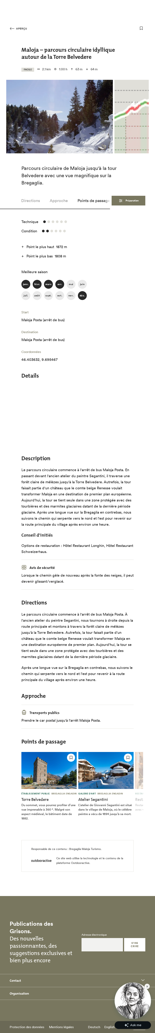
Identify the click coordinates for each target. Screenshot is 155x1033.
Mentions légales (61, 1027)
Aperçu (21, 28)
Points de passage (94, 200)
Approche (59, 200)
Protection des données (27, 1027)
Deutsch (94, 1027)
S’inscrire (134, 944)
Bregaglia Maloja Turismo (85, 849)
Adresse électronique (94, 934)
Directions (30, 200)
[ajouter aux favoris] (141, 28)
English (109, 1027)
